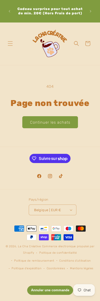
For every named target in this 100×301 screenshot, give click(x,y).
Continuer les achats (50, 122)
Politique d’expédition (26, 268)
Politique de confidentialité (58, 252)
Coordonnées (56, 268)
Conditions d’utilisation (75, 260)
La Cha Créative (29, 246)
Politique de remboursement (34, 260)
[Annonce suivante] (90, 11)
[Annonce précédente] (9, 11)
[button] (10, 43)
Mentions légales (81, 268)
